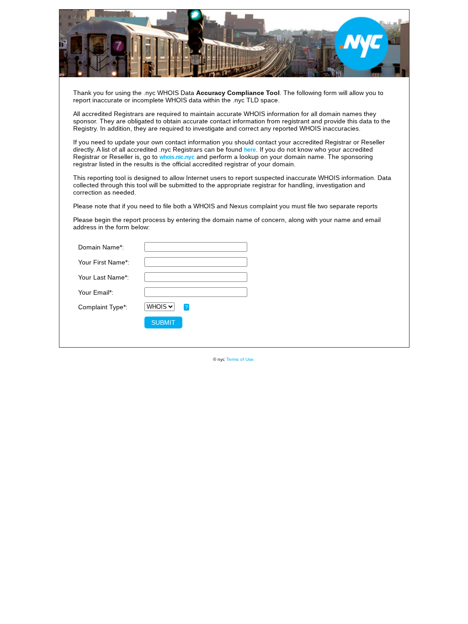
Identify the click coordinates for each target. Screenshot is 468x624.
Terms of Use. (240, 359)
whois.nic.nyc (177, 157)
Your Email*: (95, 292)
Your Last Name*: (103, 277)
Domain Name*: (101, 247)
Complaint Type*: (103, 307)
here (250, 150)
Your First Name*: (103, 262)
